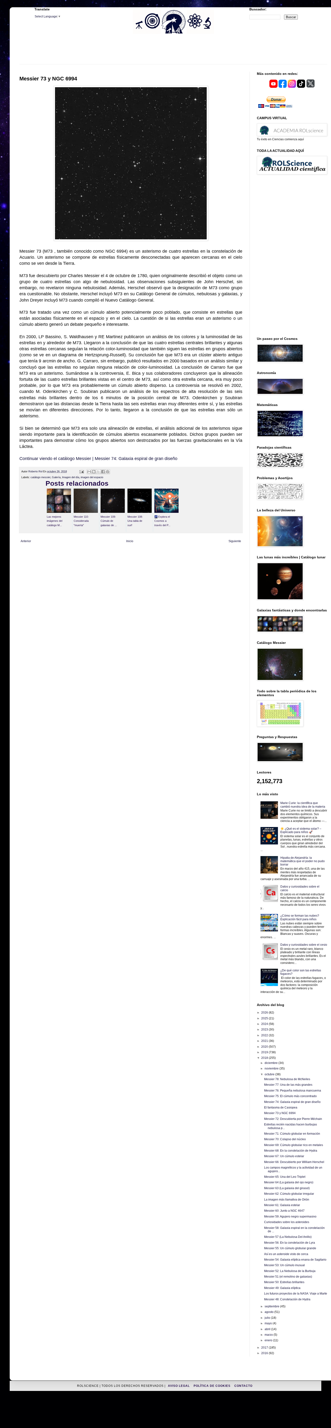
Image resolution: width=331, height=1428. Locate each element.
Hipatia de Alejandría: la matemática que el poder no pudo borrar (302, 861)
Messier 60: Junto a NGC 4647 (284, 1210)
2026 (265, 1012)
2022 (265, 1035)
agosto (269, 1312)
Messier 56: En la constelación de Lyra (289, 1242)
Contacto (243, 1386)
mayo (269, 1323)
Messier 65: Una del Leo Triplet (284, 1176)
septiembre (272, 1306)
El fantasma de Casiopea (280, 1107)
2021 (265, 1041)
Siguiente (235, 541)
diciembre (271, 1063)
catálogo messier (40, 477)
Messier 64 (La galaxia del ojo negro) (288, 1182)
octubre (270, 1074)
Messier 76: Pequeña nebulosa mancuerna (292, 1090)
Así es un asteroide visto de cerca (286, 1254)
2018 (265, 1058)
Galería (56, 477)
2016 (265, 1353)
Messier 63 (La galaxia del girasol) (287, 1188)
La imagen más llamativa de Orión (286, 1199)
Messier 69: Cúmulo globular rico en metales (293, 1145)
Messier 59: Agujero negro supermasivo (290, 1216)
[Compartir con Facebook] (103, 471)
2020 (265, 1046)
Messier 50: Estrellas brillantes (284, 1282)
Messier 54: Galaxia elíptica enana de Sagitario (295, 1259)
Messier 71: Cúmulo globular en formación (292, 1133)
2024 (265, 1024)
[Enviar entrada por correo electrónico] (81, 471)
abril (268, 1329)
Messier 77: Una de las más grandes (288, 1084)
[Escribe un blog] (93, 471)
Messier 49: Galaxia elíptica (282, 1288)
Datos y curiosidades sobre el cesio (303, 944)
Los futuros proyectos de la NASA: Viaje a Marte (295, 1293)
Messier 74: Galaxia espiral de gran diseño (292, 1102)
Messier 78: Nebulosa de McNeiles (287, 1079)
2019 (265, 1052)
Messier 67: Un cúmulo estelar (284, 1156)
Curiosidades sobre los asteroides (286, 1222)
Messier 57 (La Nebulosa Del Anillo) (288, 1237)
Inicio (129, 541)
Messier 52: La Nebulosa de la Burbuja (289, 1271)
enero (269, 1340)
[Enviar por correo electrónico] (89, 471)
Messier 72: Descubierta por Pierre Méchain (293, 1119)
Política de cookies (212, 1386)
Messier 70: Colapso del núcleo (285, 1139)
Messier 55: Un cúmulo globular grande (290, 1248)
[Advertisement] (173, 52)
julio (268, 1317)
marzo (269, 1334)
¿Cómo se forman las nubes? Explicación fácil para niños (299, 917)
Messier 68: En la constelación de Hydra (290, 1150)
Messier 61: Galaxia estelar (282, 1205)
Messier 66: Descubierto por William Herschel (294, 1162)
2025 (265, 1018)
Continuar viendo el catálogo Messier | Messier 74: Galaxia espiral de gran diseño (98, 458)
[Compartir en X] (98, 471)
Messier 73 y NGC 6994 (280, 1113)
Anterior (26, 541)
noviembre (272, 1068)
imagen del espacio (92, 477)
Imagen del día (70, 477)
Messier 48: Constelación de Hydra (287, 1299)
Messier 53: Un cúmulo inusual (284, 1265)
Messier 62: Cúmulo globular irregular (289, 1193)
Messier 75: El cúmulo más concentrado (290, 1096)
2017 (265, 1347)
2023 (265, 1029)
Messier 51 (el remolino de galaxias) (288, 1276)
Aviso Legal (179, 1386)
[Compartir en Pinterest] (107, 471)
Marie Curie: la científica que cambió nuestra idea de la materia (302, 804)
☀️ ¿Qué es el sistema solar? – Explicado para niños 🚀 (300, 830)
